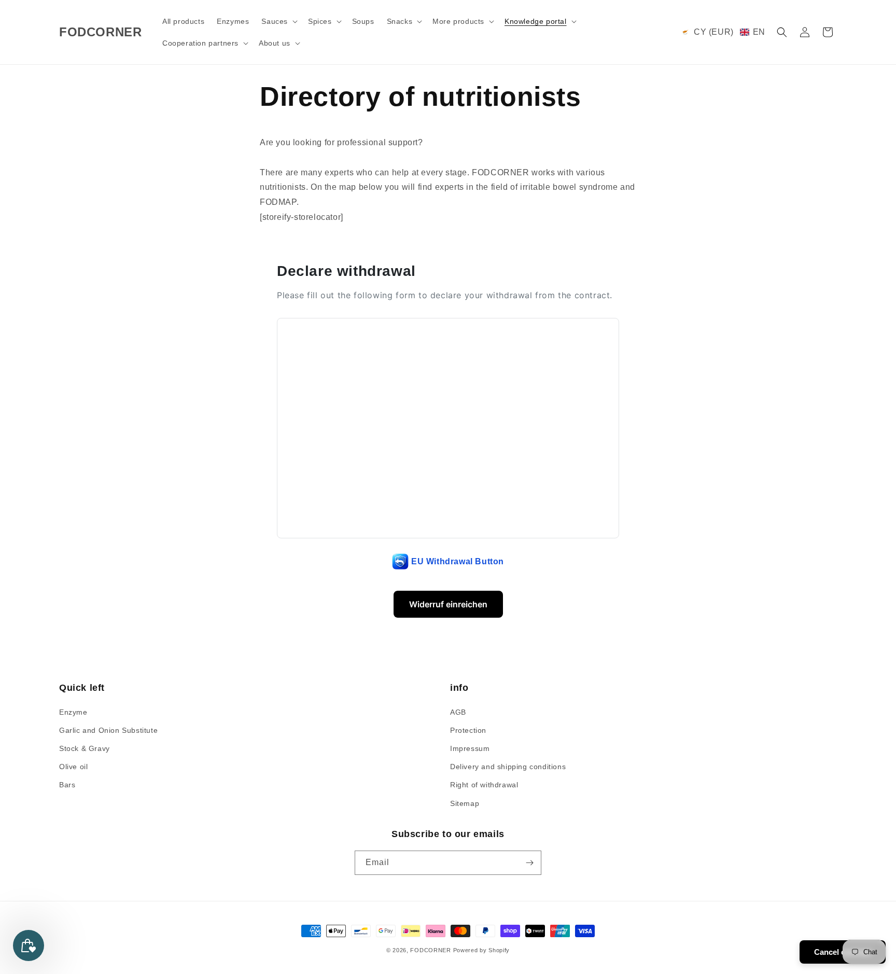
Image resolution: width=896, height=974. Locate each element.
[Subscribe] (529, 863)
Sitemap (464, 803)
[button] (278, 21)
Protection (468, 730)
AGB (458, 712)
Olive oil (73, 766)
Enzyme (73, 712)
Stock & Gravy (84, 748)
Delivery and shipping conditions (508, 766)
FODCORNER (430, 950)
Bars (67, 785)
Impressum (469, 748)
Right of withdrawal (484, 785)
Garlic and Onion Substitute (108, 730)
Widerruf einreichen (448, 604)
